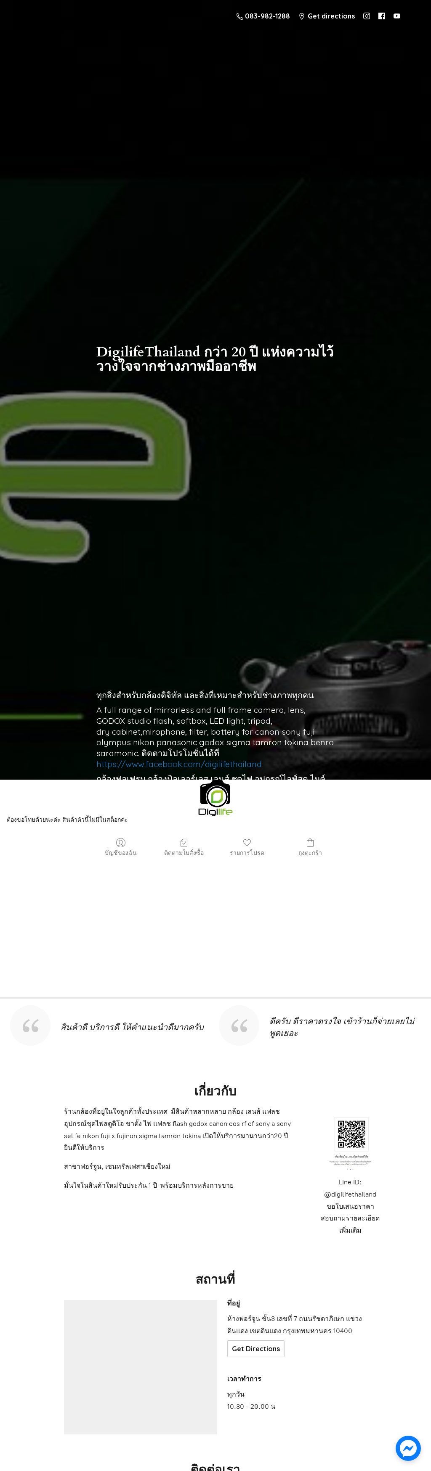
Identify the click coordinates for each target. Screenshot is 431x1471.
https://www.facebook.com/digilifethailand (179, 764)
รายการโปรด (247, 853)
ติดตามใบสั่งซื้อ (184, 853)
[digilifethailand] (215, 799)
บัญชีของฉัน (121, 853)
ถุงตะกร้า (310, 853)
